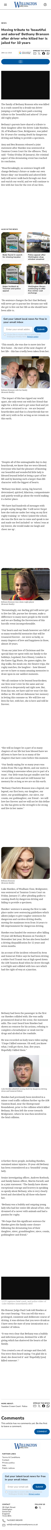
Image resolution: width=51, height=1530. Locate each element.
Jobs (4, 1465)
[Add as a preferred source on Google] (24, 53)
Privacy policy (8, 1462)
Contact (5, 1460)
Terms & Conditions (11, 1457)
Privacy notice (32, 337)
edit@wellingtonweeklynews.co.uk (22, 1525)
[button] (5, 4)
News (4, 23)
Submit (40, 329)
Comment (42, 1431)
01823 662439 (16, 1520)
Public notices (8, 1468)
